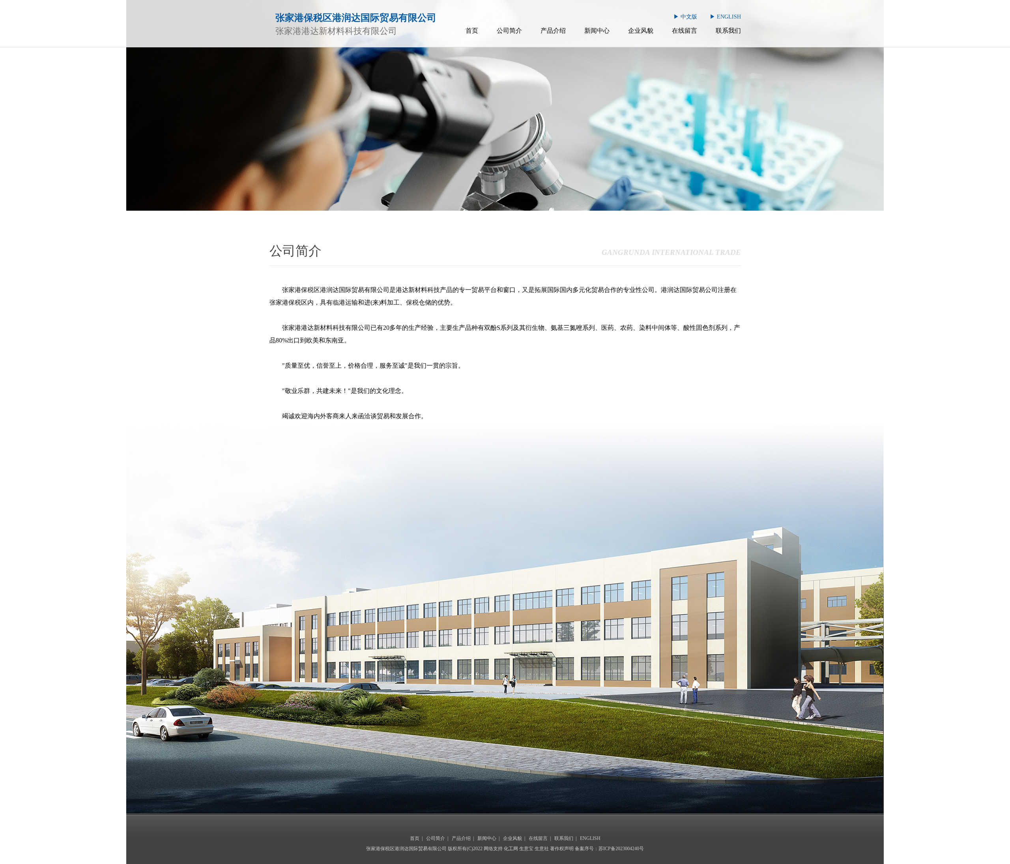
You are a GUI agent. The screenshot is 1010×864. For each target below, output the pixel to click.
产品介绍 (553, 30)
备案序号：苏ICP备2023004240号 (609, 848)
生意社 (542, 848)
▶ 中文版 (685, 17)
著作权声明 (562, 848)
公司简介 (509, 30)
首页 (472, 30)
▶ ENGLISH (725, 17)
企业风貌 (640, 30)
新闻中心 (597, 30)
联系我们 (728, 30)
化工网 (511, 848)
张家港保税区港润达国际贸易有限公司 (335, 289)
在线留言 (684, 30)
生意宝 (526, 848)
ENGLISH (590, 838)
